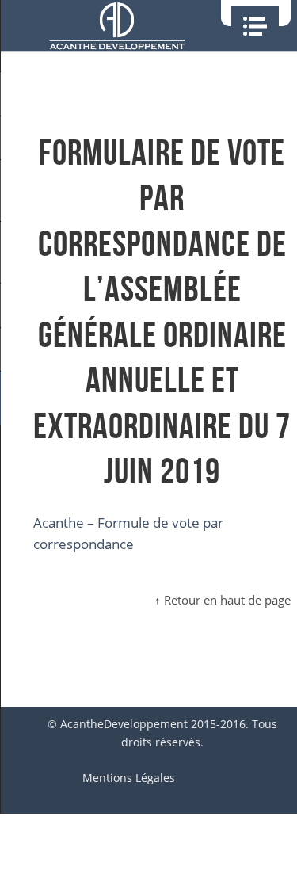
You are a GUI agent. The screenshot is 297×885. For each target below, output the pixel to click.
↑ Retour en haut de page (222, 600)
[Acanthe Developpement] (116, 25)
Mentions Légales (128, 777)
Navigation (255, 26)
